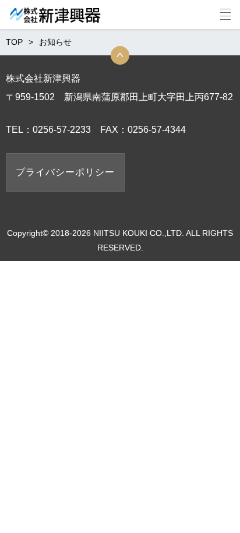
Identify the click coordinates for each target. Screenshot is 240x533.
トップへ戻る (120, 55)
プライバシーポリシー (65, 172)
